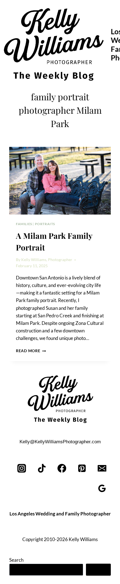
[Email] (102, 468)
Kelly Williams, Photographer (46, 259)
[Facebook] (62, 468)
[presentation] (60, 181)
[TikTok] (42, 468)
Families (24, 224)
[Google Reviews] (102, 488)
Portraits (45, 224)
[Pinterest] (82, 468)
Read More (31, 351)
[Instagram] (22, 468)
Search (16, 560)
